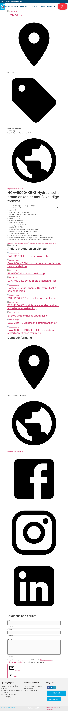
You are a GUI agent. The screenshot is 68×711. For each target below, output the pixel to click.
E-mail (9, 629)
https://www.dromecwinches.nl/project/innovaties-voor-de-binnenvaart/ (31, 243)
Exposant (23, 6)
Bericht (9, 639)
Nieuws (43, 6)
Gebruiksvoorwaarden (14, 662)
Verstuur (15, 670)
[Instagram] (54, 687)
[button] (62, 6)
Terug (13, 676)
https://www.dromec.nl (15, 189)
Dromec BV (14, 15)
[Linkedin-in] (51, 687)
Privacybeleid (49, 709)
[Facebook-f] (48, 687)
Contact (50, 6)
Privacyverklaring (46, 660)
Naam (9, 620)
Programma (12, 6)
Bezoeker (34, 6)
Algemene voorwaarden (52, 707)
